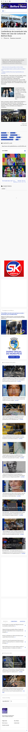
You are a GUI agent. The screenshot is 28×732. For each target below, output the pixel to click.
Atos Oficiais (16, 720)
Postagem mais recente (8, 180)
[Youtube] (5, 1)
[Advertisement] (14, 49)
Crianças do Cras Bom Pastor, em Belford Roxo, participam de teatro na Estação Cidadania (13, 174)
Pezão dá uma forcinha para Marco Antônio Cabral (12, 67)
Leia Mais (19, 381)
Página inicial (22, 180)
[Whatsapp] (7, 1)
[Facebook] (3, 1)
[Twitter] (1, 1)
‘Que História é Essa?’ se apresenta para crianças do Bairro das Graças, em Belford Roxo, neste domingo (13, 162)
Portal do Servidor (5, 725)
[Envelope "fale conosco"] (9, 1)
